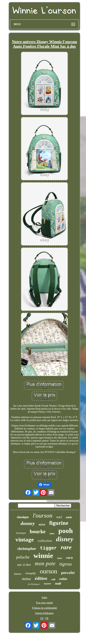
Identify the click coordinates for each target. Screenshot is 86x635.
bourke (38, 531)
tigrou (65, 564)
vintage (24, 539)
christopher (26, 548)
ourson (48, 571)
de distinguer (34, 584)
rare (66, 547)
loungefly (30, 573)
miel (59, 517)
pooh (65, 530)
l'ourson (42, 515)
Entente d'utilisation (44, 613)
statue (26, 579)
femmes (17, 574)
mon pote (45, 564)
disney (64, 539)
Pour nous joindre (44, 602)
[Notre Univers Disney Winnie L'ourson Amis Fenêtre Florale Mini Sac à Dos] (44, 83)
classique (23, 517)
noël (58, 583)
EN (42, 618)
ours (59, 558)
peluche (22, 557)
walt (53, 579)
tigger (48, 548)
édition (41, 578)
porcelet (68, 572)
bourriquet (21, 533)
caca (69, 558)
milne (52, 533)
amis (69, 517)
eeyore (47, 583)
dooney (28, 523)
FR (46, 618)
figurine (58, 523)
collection (45, 541)
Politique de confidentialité (44, 607)
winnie (43, 556)
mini (42, 524)
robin (63, 579)
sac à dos (24, 565)
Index (44, 597)
